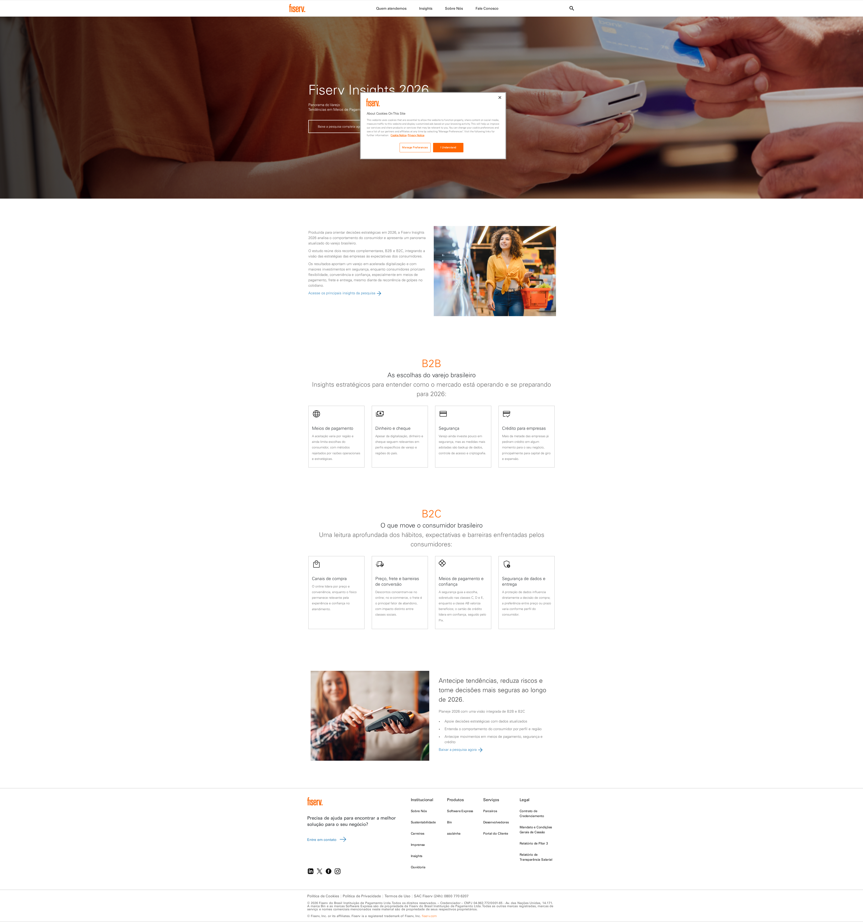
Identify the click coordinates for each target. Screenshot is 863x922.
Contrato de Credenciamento (532, 813)
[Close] (500, 97)
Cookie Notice (399, 135)
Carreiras (417, 833)
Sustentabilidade (423, 822)
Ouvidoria (418, 867)
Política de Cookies (323, 896)
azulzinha (453, 833)
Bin (449, 822)
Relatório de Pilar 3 (534, 843)
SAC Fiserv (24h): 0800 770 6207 (441, 896)
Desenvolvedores (496, 822)
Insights (416, 856)
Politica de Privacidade (362, 896)
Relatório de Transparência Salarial (536, 857)
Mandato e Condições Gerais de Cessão (536, 829)
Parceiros (490, 811)
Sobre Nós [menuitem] (454, 8)
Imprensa (418, 845)
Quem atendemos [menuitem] (391, 8)
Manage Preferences (415, 147)
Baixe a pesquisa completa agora (341, 126)
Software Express (460, 811)
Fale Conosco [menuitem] (487, 8)
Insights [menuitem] (425, 8)
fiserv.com (429, 916)
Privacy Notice (416, 135)
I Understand (448, 147)
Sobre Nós (419, 811)
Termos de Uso (397, 896)
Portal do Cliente (495, 833)
